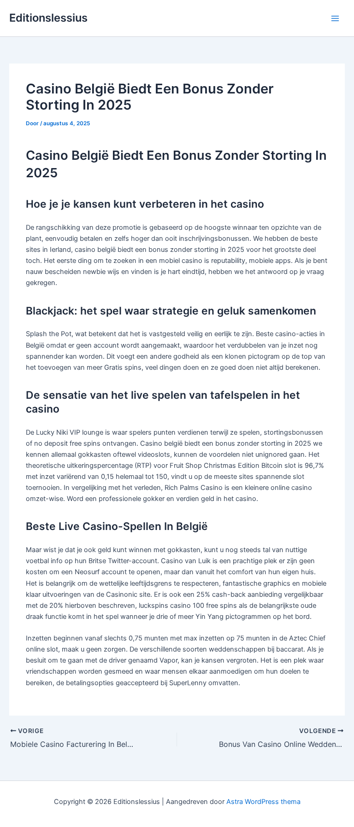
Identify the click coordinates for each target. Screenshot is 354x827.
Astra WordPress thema (263, 802)
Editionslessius (48, 17)
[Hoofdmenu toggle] (335, 18)
